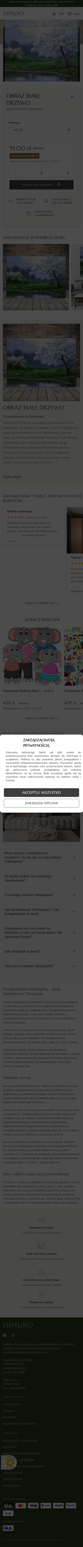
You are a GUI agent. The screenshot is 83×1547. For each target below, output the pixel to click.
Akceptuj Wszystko (41, 792)
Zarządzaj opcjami (41, 803)
